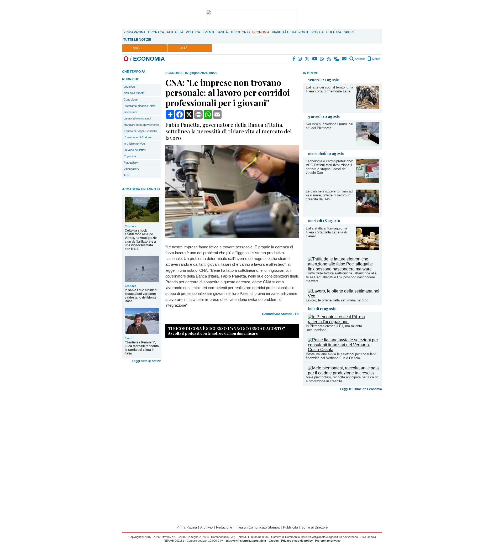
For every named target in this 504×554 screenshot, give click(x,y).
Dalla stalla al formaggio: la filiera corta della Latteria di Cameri (326, 232)
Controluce (131, 99)
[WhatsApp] (322, 58)
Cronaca (156, 32)
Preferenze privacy (327, 540)
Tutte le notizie (137, 39)
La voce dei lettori (135, 149)
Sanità (222, 32)
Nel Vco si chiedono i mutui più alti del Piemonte (329, 126)
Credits (274, 540)
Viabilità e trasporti (290, 32)
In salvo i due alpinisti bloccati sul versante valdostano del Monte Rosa (140, 295)
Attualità (175, 32)
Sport (349, 32)
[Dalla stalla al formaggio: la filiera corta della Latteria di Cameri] (367, 249)
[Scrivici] (344, 58)
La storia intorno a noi (137, 118)
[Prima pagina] (126, 58)
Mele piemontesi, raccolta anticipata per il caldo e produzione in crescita (342, 379)
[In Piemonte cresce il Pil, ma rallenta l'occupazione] (343, 322)
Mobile (375, 58)
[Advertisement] (342, 434)
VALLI (137, 48)
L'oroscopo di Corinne (137, 137)
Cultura (333, 32)
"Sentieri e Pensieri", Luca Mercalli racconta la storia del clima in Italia (142, 348)
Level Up (129, 86)
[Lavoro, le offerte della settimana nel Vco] (343, 296)
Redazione (224, 527)
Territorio (240, 32)
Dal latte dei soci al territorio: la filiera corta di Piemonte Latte (329, 89)
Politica (193, 32)
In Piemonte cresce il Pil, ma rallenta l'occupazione (334, 328)
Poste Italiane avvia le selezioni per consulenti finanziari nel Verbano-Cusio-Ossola (341, 356)
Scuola (317, 32)
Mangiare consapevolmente (141, 124)
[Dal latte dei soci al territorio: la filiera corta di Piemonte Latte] (367, 108)
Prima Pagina (134, 32)
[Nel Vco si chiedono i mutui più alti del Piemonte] (367, 144)
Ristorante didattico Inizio (139, 105)
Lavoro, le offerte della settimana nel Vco (337, 300)
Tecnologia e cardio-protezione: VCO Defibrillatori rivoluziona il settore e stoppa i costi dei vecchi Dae (329, 167)
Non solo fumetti (134, 93)
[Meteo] (337, 58)
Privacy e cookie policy (297, 540)
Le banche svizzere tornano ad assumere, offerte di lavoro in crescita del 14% (329, 195)
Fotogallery (131, 162)
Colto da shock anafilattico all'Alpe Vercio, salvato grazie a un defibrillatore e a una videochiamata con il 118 (141, 240)
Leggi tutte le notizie (146, 361)
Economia (260, 32)
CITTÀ (182, 48)
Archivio (359, 58)
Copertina (130, 156)
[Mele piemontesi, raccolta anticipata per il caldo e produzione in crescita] (343, 373)
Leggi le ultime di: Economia (361, 389)
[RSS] (329, 58)
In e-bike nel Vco (134, 143)
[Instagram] (300, 58)
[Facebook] (294, 58)
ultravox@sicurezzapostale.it (246, 540)
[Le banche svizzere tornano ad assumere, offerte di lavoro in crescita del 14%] (367, 212)
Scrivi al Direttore (314, 527)
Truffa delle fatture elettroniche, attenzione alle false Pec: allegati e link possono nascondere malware (341, 277)
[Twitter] (307, 58)
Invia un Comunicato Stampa (257, 527)
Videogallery (131, 168)
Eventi (208, 32)
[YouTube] (315, 58)
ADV (126, 175)
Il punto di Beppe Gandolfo (140, 131)
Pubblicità (290, 527)
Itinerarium (130, 112)
